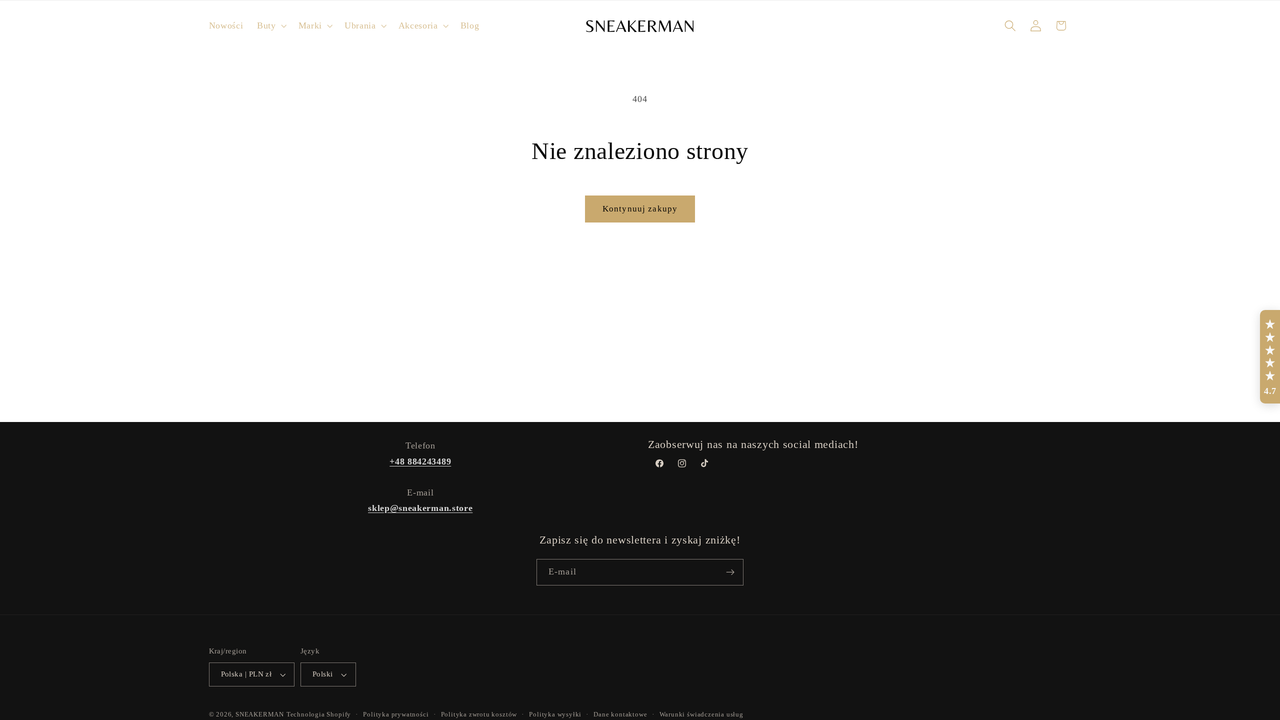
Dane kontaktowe (620, 714)
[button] (271, 25)
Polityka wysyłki (555, 714)
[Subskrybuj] (730, 572)
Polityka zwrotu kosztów (479, 714)
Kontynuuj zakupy (640, 209)
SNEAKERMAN (260, 714)
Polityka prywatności (395, 714)
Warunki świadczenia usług (702, 714)
